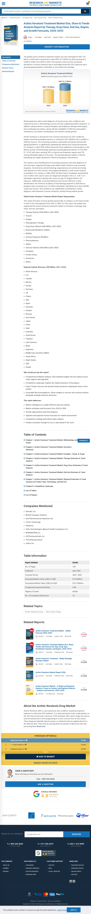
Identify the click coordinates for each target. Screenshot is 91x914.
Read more (41, 726)
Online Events (76, 871)
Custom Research (32, 871)
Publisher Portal (77, 868)
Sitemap (33, 901)
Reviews (6, 871)
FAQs (50, 868)
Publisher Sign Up (77, 865)
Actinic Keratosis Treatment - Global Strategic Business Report (54, 659)
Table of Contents (9, 61)
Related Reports (8, 71)
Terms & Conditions (54, 901)
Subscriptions (31, 874)
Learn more (61, 910)
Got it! (74, 910)
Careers (6, 868)
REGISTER (76, 834)
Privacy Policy (41, 901)
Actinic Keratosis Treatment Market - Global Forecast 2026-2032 (53, 632)
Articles (74, 874)
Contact (51, 865)
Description (6, 57)
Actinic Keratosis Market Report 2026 (51, 672)
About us (6, 865)
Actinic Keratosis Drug (34, 612)
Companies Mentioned (10, 64)
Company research (32, 868)
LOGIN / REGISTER (54, 871)
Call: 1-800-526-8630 (45, 779)
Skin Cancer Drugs (53, 612)
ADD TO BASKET (45, 756)
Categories (30, 865)
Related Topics (7, 68)
